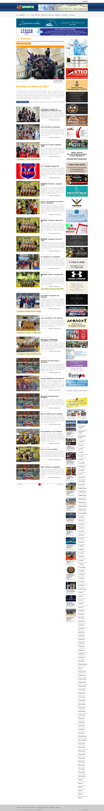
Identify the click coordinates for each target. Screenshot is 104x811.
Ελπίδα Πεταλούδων (82, 589)
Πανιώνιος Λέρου (81, 743)
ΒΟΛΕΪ (32, 15)
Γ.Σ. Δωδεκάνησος (82, 567)
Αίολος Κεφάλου (81, 477)
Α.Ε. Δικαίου (80, 441)
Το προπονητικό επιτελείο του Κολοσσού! (70, 546)
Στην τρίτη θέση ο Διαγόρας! (50, 127)
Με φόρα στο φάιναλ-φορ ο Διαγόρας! (50, 396)
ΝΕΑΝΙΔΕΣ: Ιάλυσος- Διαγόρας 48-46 (52, 275)
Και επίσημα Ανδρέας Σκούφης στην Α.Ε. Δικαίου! (71, 603)
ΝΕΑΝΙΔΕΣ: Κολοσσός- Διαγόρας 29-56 (51, 184)
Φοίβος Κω (80, 779)
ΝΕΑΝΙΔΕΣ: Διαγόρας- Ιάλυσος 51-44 (52, 221)
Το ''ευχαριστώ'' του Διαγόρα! (50, 257)
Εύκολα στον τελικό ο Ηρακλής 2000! (51, 145)
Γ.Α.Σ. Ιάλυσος (81, 517)
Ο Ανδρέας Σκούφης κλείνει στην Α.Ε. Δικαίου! (71, 447)
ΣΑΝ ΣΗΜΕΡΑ (71, 15)
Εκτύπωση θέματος (58, 80)
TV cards (36, 1)
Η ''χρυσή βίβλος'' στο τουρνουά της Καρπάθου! (70, 507)
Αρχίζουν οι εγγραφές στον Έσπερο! (70, 532)
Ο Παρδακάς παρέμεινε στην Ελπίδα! (70, 477)
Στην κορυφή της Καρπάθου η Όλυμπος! (70, 618)
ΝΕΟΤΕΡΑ (19, 484)
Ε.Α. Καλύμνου (81, 571)
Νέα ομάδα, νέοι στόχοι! (70, 562)
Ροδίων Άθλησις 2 (81, 776)
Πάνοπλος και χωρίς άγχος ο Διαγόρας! (50, 361)
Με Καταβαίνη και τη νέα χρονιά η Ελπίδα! (70, 492)
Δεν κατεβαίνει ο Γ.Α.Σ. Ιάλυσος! (51, 431)
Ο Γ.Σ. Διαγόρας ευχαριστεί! (50, 166)
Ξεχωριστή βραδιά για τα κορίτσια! (52, 378)
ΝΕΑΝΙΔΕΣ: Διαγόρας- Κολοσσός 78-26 (51, 239)
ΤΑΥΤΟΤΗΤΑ (18, 1)
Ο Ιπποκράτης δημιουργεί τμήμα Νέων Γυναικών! (70, 462)
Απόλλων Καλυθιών (82, 513)
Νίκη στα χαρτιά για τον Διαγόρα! (52, 414)
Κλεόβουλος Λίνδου (82, 671)
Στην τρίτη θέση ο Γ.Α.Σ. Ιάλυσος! (52, 318)
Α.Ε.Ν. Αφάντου (81, 463)
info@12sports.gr (40, 809)
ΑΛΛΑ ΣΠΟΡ (37, 15)
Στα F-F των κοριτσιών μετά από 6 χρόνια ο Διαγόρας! (52, 202)
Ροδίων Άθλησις (81, 761)
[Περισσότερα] (28, 108)
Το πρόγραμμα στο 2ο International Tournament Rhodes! (71, 576)
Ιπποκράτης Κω (81, 635)
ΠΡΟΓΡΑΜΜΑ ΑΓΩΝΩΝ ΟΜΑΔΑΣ (23, 43)
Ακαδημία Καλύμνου (82, 488)
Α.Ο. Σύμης (80, 473)
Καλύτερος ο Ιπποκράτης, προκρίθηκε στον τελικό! (49, 340)
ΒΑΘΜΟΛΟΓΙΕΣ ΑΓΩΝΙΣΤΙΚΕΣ (42, 807)
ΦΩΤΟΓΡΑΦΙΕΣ (65, 15)
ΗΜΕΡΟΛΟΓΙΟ (57, 15)
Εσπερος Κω (80, 592)
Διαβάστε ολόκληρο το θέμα (54, 119)
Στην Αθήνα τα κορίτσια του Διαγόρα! (50, 296)
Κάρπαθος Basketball (82, 664)
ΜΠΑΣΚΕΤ (28, 15)
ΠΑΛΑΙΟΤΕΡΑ (60, 484)
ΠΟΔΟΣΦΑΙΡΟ (22, 15)
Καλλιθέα (80, 668)
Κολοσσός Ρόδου (81, 689)
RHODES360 (85, 809)
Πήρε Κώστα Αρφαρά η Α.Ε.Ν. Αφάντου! (70, 433)
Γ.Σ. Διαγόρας (81, 545)
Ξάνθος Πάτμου (81, 718)
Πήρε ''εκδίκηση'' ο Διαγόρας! (50, 467)
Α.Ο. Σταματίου (81, 470)
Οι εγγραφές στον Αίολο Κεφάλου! (70, 520)
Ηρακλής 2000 (81, 610)
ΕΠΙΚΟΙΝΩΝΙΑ (30, 1)
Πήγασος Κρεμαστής (82, 736)
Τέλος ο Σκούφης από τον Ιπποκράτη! (71, 591)
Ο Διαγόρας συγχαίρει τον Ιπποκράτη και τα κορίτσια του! (51, 110)
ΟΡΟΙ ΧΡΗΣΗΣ (24, 1)
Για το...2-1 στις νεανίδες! (49, 449)
